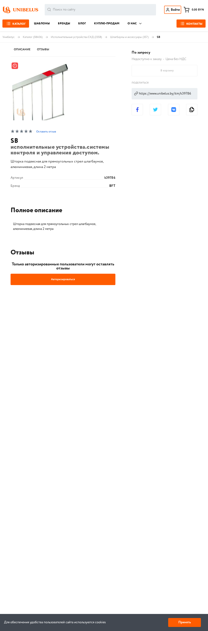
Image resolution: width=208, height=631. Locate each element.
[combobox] (100, 9)
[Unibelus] (20, 10)
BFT (112, 186)
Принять (184, 622)
